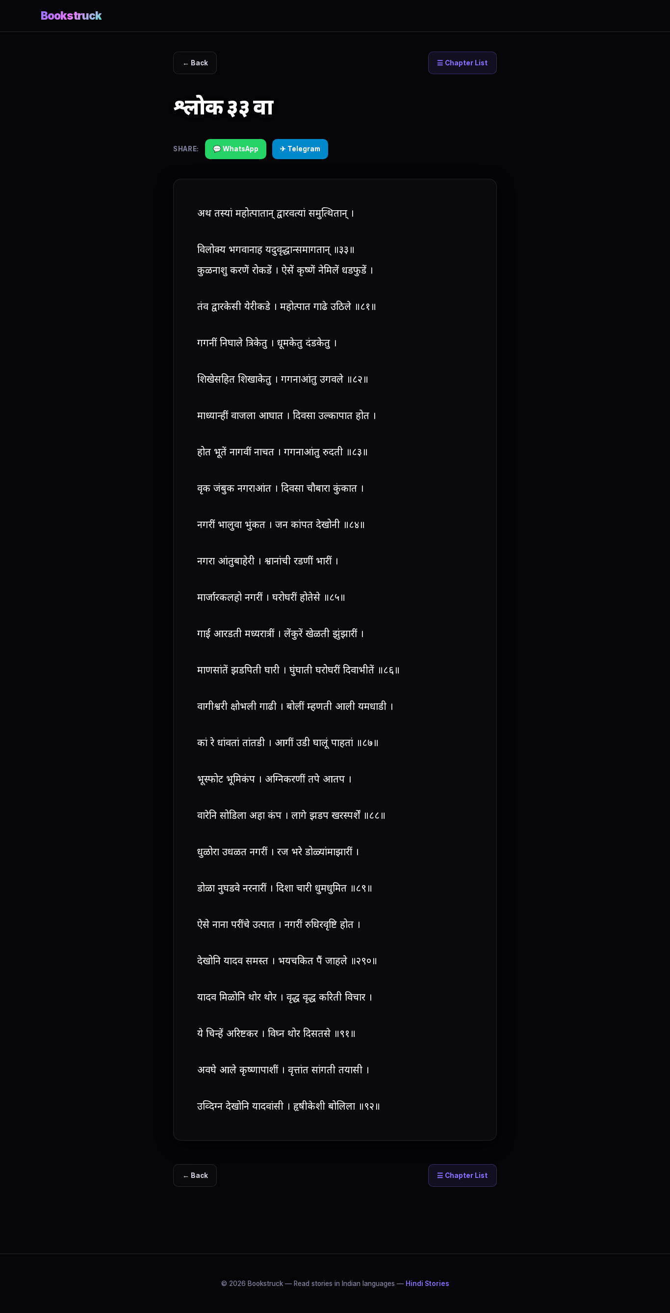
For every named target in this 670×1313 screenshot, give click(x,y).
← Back (195, 63)
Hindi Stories (427, 1283)
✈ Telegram (300, 149)
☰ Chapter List (462, 63)
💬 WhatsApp (235, 149)
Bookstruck (71, 15)
